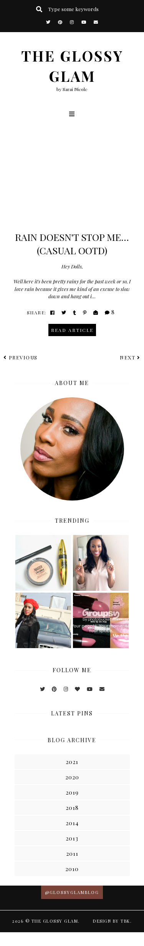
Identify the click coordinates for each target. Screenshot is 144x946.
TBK (125, 921)
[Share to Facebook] (52, 312)
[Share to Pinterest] (85, 312)
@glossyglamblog (72, 892)
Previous (23, 357)
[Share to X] (64, 312)
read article (72, 330)
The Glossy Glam (54, 921)
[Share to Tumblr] (75, 312)
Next (127, 357)
